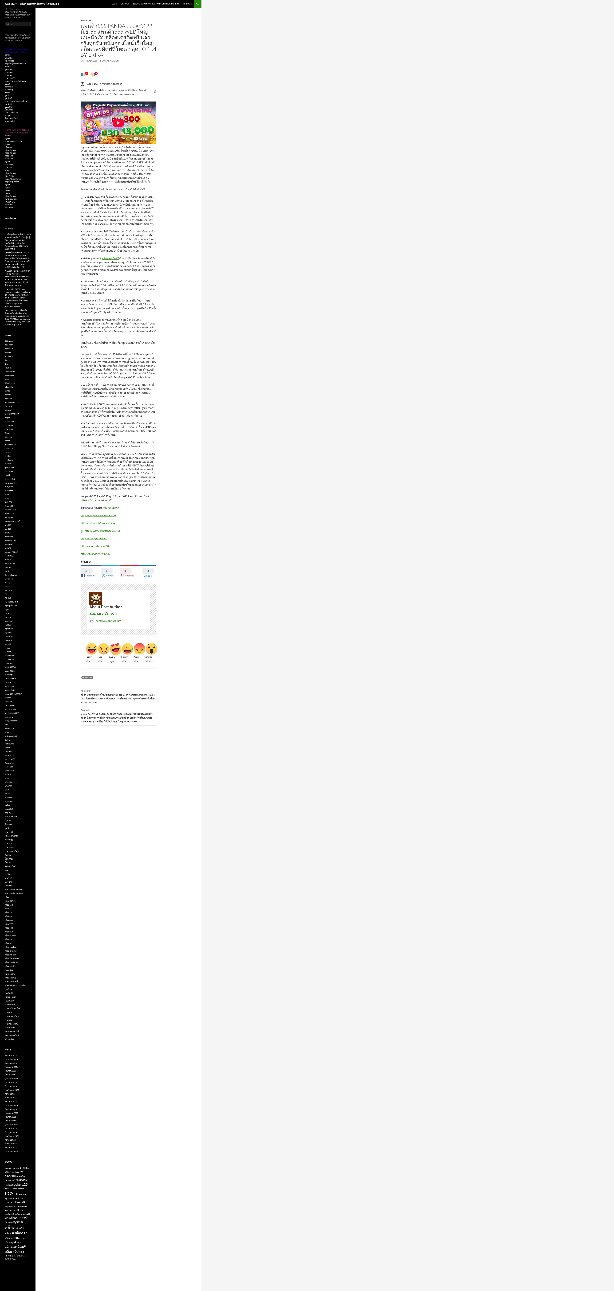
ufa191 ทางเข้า (11, 782)
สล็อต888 (9, 156)
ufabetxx (8, 797)
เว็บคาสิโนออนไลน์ (12, 1008)
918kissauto (10, 371)
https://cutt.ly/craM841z (94, 538)
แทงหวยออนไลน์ (12, 1035)
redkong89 (9, 674)
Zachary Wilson (110, 61)
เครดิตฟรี (9, 993)
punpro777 (10, 115)
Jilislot (7, 494)
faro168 (19, 1172)
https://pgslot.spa (12, 181)
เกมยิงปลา (9, 989)
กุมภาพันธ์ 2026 (11, 1078)
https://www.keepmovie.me (16, 101)
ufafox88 (8, 801)
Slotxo (7, 740)
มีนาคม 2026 (10, 1074)
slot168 (8, 732)
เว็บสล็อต (8, 1020)
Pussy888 (9, 663)
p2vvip (8, 582)
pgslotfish (9, 636)
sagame (8, 682)
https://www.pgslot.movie (15, 81)
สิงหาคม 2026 (11, 1055)
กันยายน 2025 (11, 1097)
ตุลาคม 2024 (10, 1140)
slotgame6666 (11, 736)
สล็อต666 (9, 920)
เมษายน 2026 (10, 1071)
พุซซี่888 (8, 874)
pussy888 (9, 72)
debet (7, 440)
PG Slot (8, 598)
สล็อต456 (9, 909)
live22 (7, 92)
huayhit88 (9, 486)
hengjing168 (10, 479)
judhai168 (9, 517)
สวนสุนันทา (9, 970)
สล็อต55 (8, 912)
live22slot (9, 536)
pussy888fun (10, 667)
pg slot (7, 187)
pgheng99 (9, 87)
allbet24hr (9, 387)
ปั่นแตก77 (9, 862)
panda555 (86, 20)
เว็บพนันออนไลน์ (12, 1016)
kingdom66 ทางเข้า (13, 521)
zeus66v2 (9, 809)
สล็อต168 (9, 905)
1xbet (7, 360)
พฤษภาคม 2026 (11, 1067)
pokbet (8, 644)
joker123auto (10, 510)
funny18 (8, 463)
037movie (9, 341)
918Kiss (8, 368)
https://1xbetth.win (13, 179)
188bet (8, 352)
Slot (6, 724)
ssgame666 (9, 755)
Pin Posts (187, 4)
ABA (7, 379)
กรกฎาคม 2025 (11, 1105)
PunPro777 (10, 651)
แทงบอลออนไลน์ (12, 1031)
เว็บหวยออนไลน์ (11, 1024)
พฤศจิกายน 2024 (12, 1136)
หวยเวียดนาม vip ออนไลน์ (15, 985)
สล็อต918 (9, 932)
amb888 (8, 398)
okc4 (7, 571)
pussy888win (10, 671)
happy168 (9, 471)
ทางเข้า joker (10, 202)
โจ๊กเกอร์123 (10, 207)
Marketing (9, 556)
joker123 (8, 58)
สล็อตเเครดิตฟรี (11, 962)
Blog (114, 4)
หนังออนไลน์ (10, 974)
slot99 (7, 144)
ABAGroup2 (10, 383)
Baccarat (8, 406)
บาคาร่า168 (10, 78)
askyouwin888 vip (12, 402)
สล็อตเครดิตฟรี (110, 258)
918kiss (8, 55)
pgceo (7, 613)
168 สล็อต (9, 345)
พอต (6, 870)
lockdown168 (10, 540)
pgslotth (8, 640)
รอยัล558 (8, 885)
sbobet (8, 697)
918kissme (9, 375)
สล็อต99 (8, 939)
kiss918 (8, 190)
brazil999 (9, 429)
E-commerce (10, 444)
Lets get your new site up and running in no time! (156, 4)
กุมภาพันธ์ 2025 (11, 1124)
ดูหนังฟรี (8, 69)
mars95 (8, 559)
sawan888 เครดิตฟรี (13, 694)
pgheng (8, 617)
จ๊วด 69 (8, 820)
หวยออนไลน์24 (11, 978)
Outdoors (9, 579)
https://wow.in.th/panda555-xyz (102, 530)
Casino (8, 433)
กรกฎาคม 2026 (11, 1059)
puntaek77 (9, 659)
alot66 (7, 391)
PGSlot (8, 625)
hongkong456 (11, 483)
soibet (7, 747)
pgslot (7, 84)
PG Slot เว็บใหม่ (11, 602)
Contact (125, 4)
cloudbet (8, 437)
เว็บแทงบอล (10, 1027)
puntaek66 (9, 655)
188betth (9, 356)
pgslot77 (8, 107)
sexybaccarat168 (12, 713)
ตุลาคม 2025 (10, 1094)
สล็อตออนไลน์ (10, 947)
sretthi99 (8, 751)
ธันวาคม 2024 (11, 1132)
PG (6, 594)
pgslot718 (9, 628)
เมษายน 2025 (10, 1117)
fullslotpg (9, 89)
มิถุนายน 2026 (11, 1063)
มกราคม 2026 (11, 1082)
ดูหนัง (7, 95)
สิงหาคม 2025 (11, 1101)
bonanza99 (9, 421)
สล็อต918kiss (10, 935)
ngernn (8, 567)
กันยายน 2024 (11, 1143)
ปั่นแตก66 (9, 110)
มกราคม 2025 (11, 1128)
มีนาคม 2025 (10, 1120)
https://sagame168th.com (15, 64)
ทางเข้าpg (9, 839)
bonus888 (9, 425)
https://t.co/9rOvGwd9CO (95, 553)
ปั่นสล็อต (8, 855)
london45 (9, 544)
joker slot (8, 204)
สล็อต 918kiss (10, 901)
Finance (8, 452)
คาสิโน (8, 813)
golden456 (9, 467)
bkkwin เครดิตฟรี (12, 414)
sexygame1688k (11, 721)
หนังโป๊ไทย (9, 176)
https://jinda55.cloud (13, 141)
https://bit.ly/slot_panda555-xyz (98, 515)
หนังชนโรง (9, 61)
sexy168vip (9, 705)
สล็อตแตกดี (9, 966)
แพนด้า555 (87, 499)
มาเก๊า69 (8, 878)
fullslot (8, 456)
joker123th (9, 513)
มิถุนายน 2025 (11, 1109)
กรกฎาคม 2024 (11, 1151)
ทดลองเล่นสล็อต (11, 836)
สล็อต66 (8, 147)
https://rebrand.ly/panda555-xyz (98, 522)
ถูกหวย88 (9, 832)
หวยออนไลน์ (10, 121)
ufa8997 (8, 786)
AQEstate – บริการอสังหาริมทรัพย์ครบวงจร (32, 4)
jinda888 (8, 502)
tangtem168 (10, 759)
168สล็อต (9, 348)
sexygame (9, 717)
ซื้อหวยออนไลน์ (11, 118)
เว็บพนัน (8, 1012)
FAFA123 (9, 448)
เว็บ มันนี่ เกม (10, 1004)
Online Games (11, 575)
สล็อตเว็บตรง (10, 150)
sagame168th (10, 690)
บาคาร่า (8, 167)
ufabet (7, 793)
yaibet (7, 805)
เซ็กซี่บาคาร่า (10, 997)
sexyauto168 (10, 709)
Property (8, 648)
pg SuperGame (11, 605)
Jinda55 (8, 498)
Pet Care (8, 590)
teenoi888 (9, 767)
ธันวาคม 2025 (11, 1086)
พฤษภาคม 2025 (11, 1113)
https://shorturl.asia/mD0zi (95, 546)
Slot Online (9, 728)
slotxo (7, 170)
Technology (10, 763)
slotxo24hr (9, 744)
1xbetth (8, 1169)
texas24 (8, 774)
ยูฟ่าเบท (8, 882)
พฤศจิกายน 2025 (12, 1090)
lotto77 (8, 548)
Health (7, 475)
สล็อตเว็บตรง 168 (12, 958)
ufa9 (7, 790)
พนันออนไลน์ (10, 866)
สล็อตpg (9, 1242)
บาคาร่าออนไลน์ (12, 112)
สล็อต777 (9, 924)
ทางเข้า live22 (24, 1214)
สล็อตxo (8, 943)
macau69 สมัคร (11, 552)
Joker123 (9, 506)
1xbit (7, 364)
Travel (7, 778)
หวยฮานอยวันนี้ (11, 981)
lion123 (8, 529)
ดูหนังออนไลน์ (10, 199)
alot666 (8, 394)
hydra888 (9, 490)
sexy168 (8, 701)
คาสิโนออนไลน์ (11, 816)
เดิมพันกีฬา (9, 1001)
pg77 (7, 609)
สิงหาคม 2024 (11, 1147)
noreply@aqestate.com (108, 620)
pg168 (7, 138)
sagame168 (9, 686)
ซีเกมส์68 (8, 824)
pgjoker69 (9, 621)
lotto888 (17, 1188)
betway (8, 410)
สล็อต (7, 897)
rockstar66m (10, 678)
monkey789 (10, 563)
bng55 (7, 417)
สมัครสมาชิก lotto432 (14, 889)
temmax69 (9, 770)
